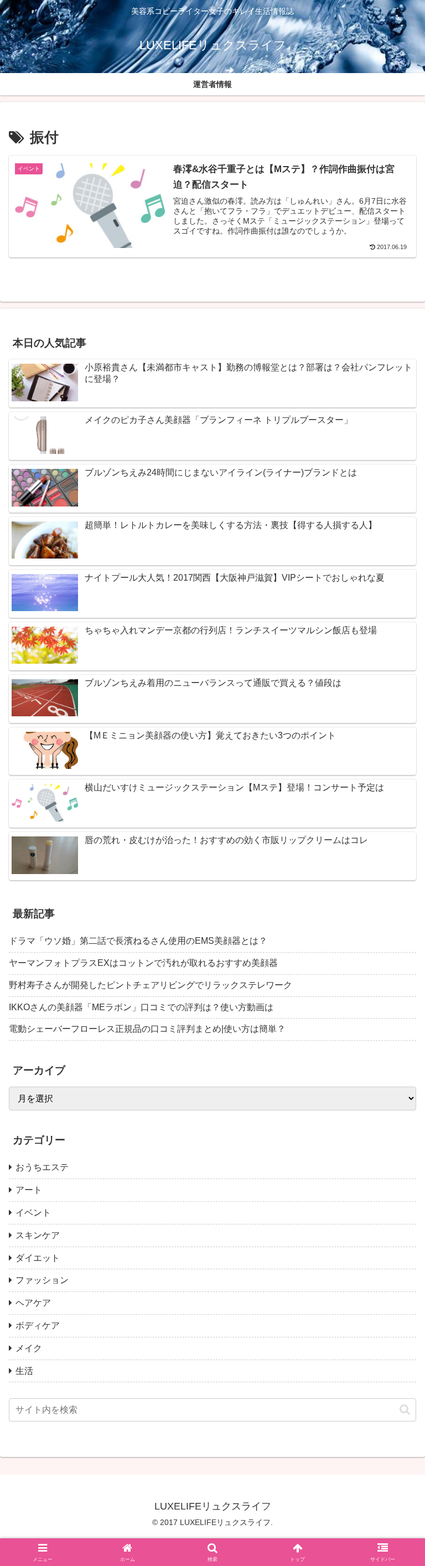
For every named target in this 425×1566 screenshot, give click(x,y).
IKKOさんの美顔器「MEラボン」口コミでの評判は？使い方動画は (141, 1007)
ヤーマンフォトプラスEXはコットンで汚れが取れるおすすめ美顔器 (143, 963)
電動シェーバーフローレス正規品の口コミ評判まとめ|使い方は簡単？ (147, 1028)
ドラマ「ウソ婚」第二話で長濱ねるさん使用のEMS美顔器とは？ (138, 940)
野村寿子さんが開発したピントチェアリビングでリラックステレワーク (150, 985)
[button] (404, 1409)
